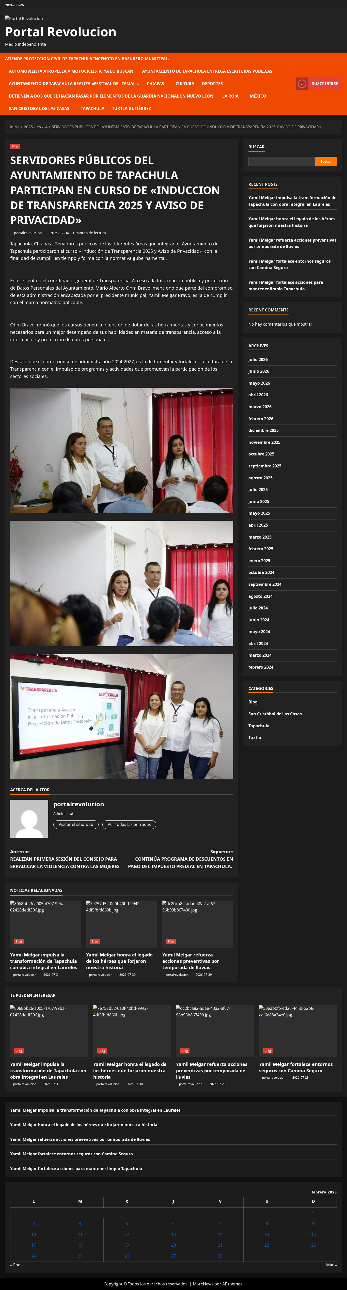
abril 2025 (258, 525)
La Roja (230, 96)
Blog (15, 146)
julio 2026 (258, 359)
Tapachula (92, 108)
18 (80, 1245)
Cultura (185, 83)
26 (126, 1256)
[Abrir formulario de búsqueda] (290, 84)
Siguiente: (180, 858)
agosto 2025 (260, 478)
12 (126, 1234)
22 (266, 1245)
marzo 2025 (260, 537)
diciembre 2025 (263, 430)
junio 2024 (258, 620)
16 (313, 1234)
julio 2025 (258, 489)
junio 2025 (258, 501)
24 (33, 1256)
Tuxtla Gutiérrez (131, 108)
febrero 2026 (260, 418)
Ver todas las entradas (129, 824)
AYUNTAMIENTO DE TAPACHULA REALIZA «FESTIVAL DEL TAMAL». (74, 83)
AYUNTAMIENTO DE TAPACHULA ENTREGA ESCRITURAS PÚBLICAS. (208, 71)
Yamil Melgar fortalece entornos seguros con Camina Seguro (296, 1067)
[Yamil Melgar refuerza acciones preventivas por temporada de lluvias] (197, 924)
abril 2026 (258, 395)
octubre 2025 (261, 454)
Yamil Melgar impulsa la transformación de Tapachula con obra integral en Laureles (43, 961)
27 (173, 1256)
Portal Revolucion (61, 31)
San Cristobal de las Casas (39, 108)
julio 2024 (258, 608)
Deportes (212, 83)
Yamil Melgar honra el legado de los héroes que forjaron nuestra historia (119, 961)
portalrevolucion (28, 232)
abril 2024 (258, 643)
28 (220, 1256)
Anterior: (65, 858)
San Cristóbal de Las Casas (275, 714)
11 (80, 1234)
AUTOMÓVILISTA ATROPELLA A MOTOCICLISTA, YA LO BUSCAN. (72, 71)
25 (80, 1256)
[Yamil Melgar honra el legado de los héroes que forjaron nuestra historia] (121, 924)
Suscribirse (325, 83)
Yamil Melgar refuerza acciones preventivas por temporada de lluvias (190, 961)
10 (33, 1234)
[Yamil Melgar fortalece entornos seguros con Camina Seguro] (298, 1031)
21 (220, 1245)
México (258, 96)
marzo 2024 (260, 655)
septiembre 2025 (264, 466)
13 (173, 1234)
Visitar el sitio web (76, 824)
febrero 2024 (260, 667)
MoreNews (203, 1284)
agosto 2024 (260, 596)
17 (33, 1245)
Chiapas (155, 83)
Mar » (331, 1265)
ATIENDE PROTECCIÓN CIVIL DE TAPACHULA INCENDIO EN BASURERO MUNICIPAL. (87, 58)
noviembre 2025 (264, 442)
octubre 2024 (261, 572)
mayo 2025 (259, 513)
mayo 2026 (259, 383)
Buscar (256, 147)
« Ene (15, 1265)
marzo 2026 (260, 407)
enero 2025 (259, 560)
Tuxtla (254, 737)
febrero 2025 (260, 549)
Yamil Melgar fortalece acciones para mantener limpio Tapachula (76, 1168)
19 (126, 1245)
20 (173, 1245)
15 (266, 1234)
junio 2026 (258, 371)
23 (313, 1245)
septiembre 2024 (264, 584)
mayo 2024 (259, 631)
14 (220, 1234)
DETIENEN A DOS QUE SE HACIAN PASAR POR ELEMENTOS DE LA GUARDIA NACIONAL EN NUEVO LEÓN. (112, 96)
